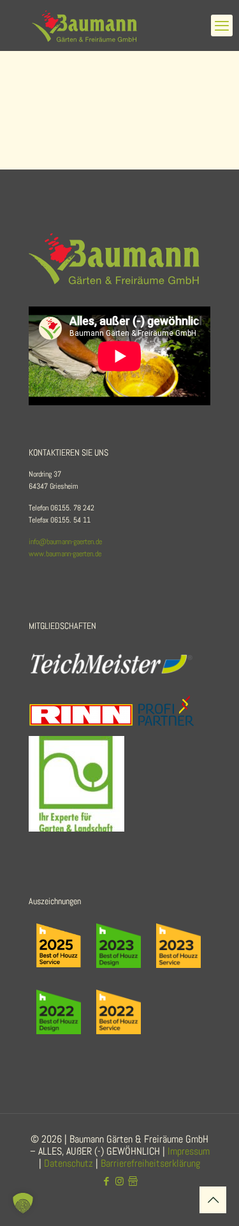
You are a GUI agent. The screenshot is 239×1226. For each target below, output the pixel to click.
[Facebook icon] (106, 1181)
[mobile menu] (222, 25)
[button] (23, 1203)
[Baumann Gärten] (119, 25)
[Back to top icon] (212, 1199)
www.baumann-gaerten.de (65, 553)
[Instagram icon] (119, 1181)
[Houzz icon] (133, 1181)
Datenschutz (68, 1163)
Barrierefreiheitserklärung (150, 1163)
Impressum (189, 1151)
